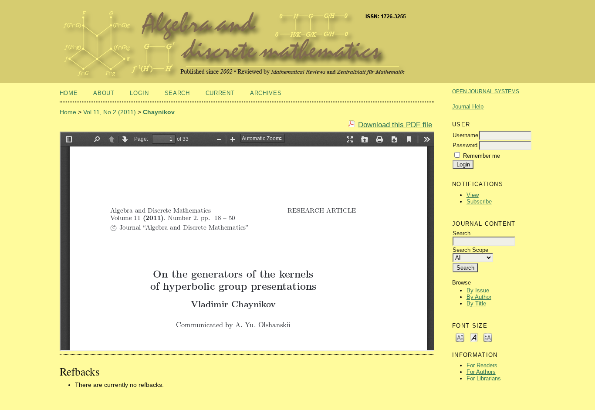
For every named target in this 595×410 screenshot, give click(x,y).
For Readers (482, 365)
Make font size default (474, 337)
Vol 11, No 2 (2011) (109, 111)
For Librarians (484, 378)
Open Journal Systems (485, 91)
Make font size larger (487, 337)
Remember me (481, 155)
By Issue (478, 290)
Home (69, 93)
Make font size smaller (460, 337)
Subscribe (479, 201)
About (103, 93)
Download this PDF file (395, 125)
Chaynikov (159, 111)
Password (465, 145)
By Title (476, 303)
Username (465, 135)
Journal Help (467, 106)
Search (177, 93)
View (473, 195)
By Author (479, 297)
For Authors (481, 372)
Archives (265, 93)
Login (139, 93)
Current (220, 93)
